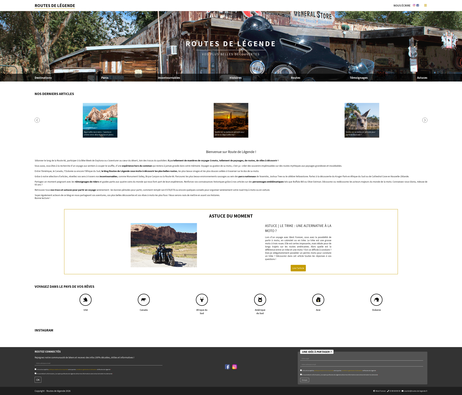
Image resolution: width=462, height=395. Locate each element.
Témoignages (359, 78)
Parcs (104, 78)
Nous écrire (402, 5)
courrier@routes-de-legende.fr (415, 391)
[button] (37, 120)
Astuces (422, 78)
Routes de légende (55, 5)
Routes (295, 78)
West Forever (296, 237)
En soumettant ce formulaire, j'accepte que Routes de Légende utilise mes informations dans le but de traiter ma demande (74, 374)
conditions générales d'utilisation (86, 369)
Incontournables (169, 78)
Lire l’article (298, 268)
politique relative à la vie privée (58, 369)
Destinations (43, 78)
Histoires (236, 78)
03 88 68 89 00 (394, 391)
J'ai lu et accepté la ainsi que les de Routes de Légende (73, 369)
